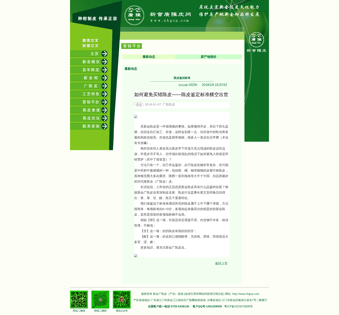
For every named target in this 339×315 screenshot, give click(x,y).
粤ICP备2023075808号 (238, 306)
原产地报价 (208, 56)
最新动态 (149, 56)
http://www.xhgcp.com (245, 293)
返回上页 (221, 263)
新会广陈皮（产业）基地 (168, 293)
